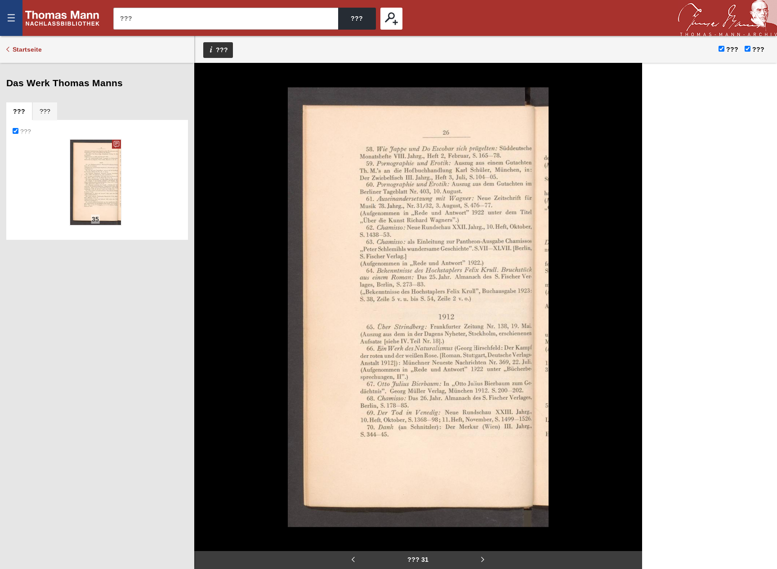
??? (62, 18)
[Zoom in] (207, 130)
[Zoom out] (207, 76)
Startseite (27, 49)
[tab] (19, 111)
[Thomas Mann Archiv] (727, 18)
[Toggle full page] (207, 157)
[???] (391, 19)
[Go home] (207, 103)
